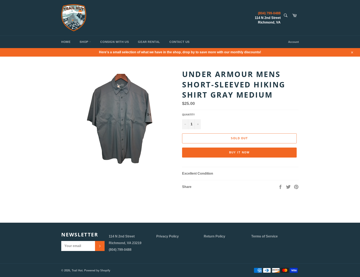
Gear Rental (149, 41)
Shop (84, 41)
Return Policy (214, 236)
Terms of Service (264, 236)
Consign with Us (114, 41)
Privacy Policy (167, 236)
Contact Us (179, 41)
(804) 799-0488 (269, 13)
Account (293, 41)
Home (65, 41)
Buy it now (239, 152)
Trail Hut (77, 270)
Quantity (188, 114)
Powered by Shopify (97, 270)
